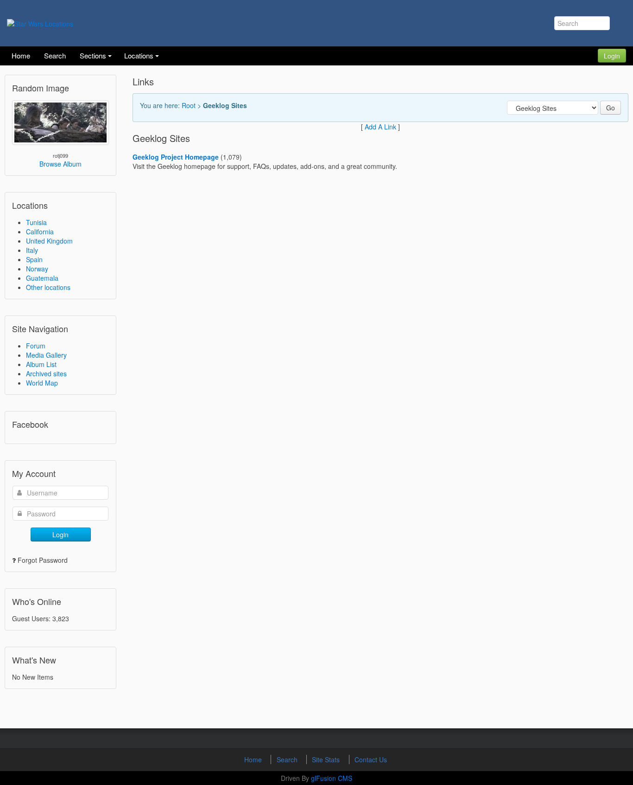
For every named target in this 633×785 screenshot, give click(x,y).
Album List (41, 364)
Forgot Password (43, 560)
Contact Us (370, 759)
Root (189, 105)
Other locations (48, 287)
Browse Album (60, 163)
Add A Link (380, 126)
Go (610, 107)
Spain (34, 259)
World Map (42, 382)
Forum (35, 345)
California (40, 231)
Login (612, 55)
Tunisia (36, 222)
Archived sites (46, 373)
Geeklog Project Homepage (176, 156)
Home (254, 759)
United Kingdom (49, 240)
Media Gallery (46, 355)
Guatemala (42, 278)
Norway (37, 268)
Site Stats (327, 759)
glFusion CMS (331, 778)
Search (288, 759)
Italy (32, 250)
